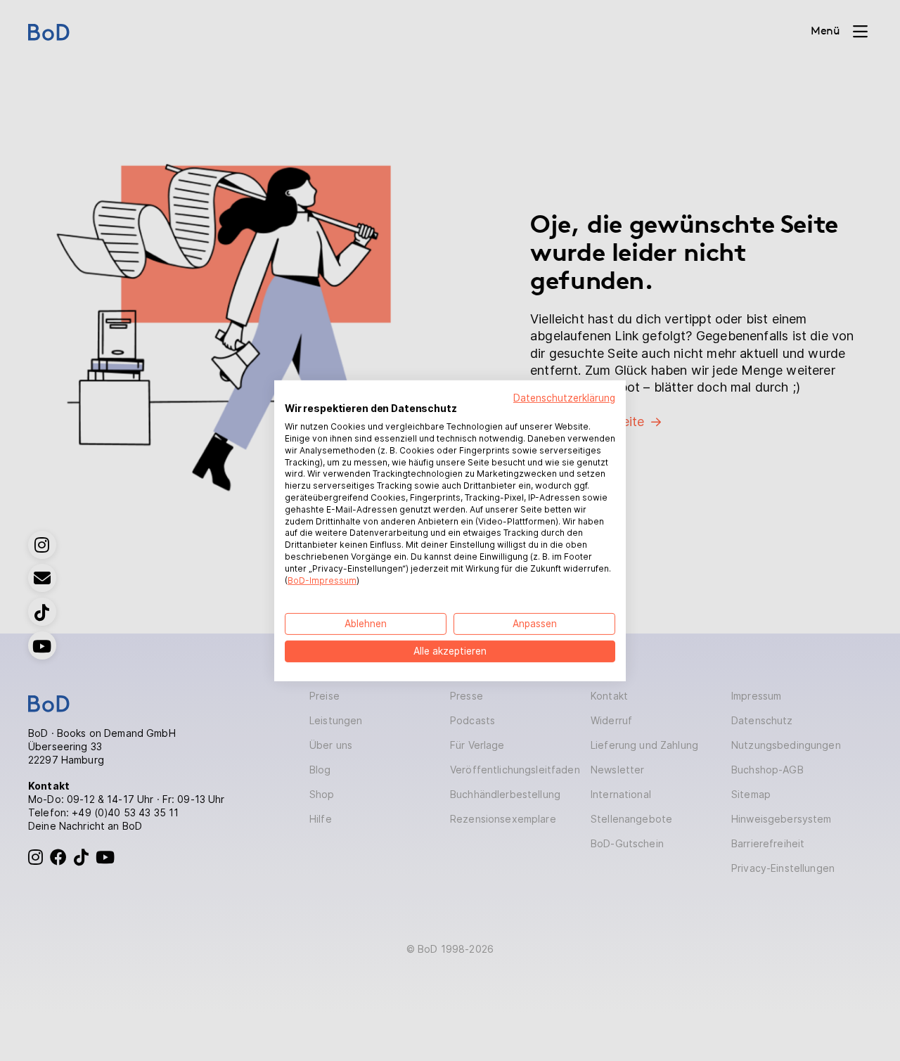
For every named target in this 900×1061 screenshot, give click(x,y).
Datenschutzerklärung (564, 397)
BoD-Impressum (322, 579)
